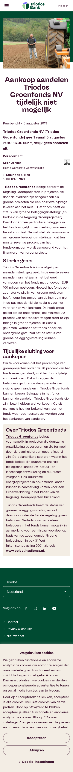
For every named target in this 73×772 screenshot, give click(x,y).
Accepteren (36, 738)
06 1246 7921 (15, 179)
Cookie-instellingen (38, 762)
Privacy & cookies (19, 629)
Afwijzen (36, 750)
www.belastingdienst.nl (25, 550)
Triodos (11, 582)
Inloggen (63, 5)
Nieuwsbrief (15, 636)
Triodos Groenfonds (19, 187)
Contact (12, 622)
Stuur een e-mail (18, 175)
